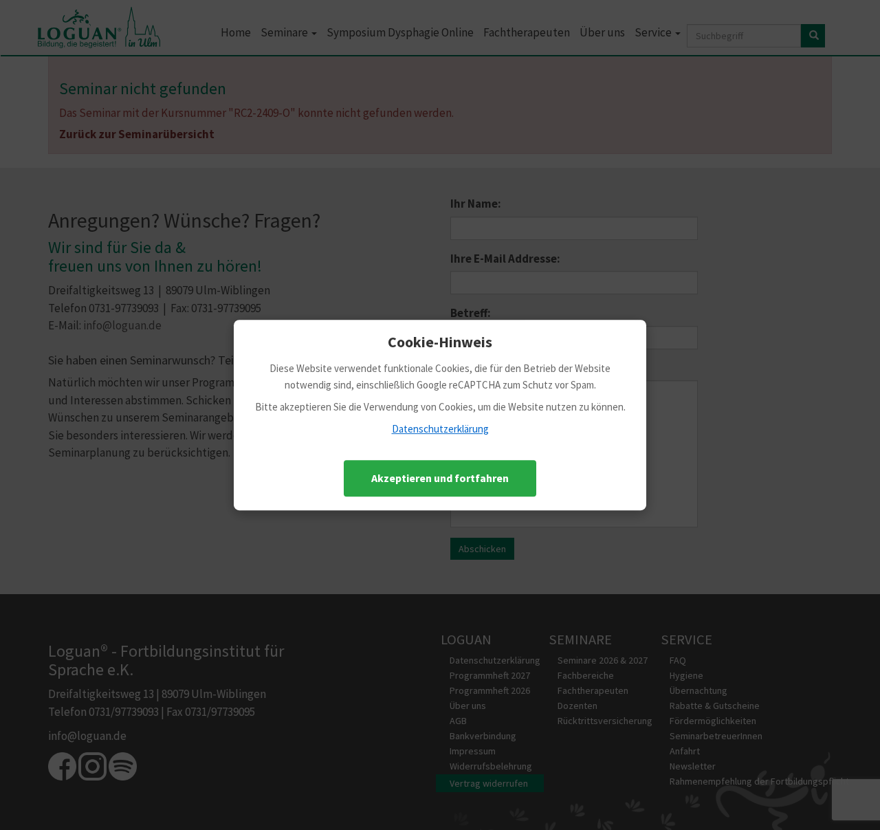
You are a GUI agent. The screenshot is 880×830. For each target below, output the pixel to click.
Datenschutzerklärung (440, 428)
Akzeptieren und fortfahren (440, 478)
